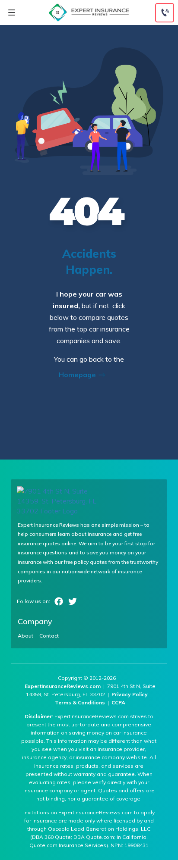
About (25, 636)
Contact (49, 636)
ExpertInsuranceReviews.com (63, 686)
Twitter (72, 601)
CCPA (118, 702)
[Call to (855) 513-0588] (164, 12)
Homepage (78, 374)
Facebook (59, 601)
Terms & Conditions (80, 702)
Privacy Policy (129, 694)
